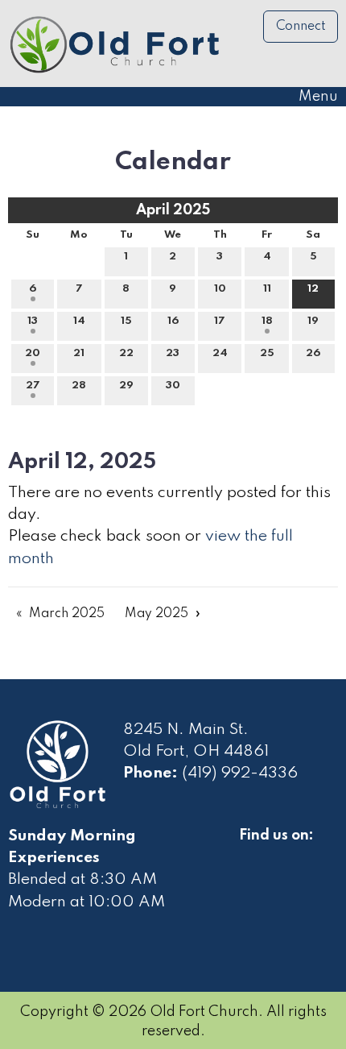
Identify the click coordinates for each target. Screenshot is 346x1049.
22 (126, 353)
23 (172, 353)
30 (173, 385)
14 (79, 321)
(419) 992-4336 (240, 773)
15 (126, 321)
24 (220, 353)
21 (78, 353)
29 (126, 385)
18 (267, 321)
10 (220, 289)
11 (267, 289)
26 (313, 353)
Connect (301, 26)
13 (32, 321)
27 (33, 385)
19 (313, 321)
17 (219, 321)
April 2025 (173, 210)
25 (267, 353)
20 (32, 353)
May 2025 (156, 613)
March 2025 (67, 613)
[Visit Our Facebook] (252, 854)
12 (313, 289)
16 (173, 321)
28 (79, 385)
